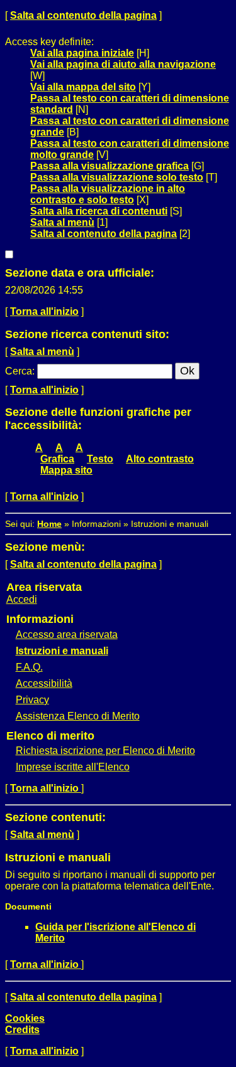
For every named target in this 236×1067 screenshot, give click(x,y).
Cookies (25, 1018)
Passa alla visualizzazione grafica (109, 166)
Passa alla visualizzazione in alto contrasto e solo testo (107, 194)
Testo (100, 459)
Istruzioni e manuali (62, 650)
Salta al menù (62, 222)
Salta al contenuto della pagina (83, 15)
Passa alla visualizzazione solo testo (116, 177)
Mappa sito (66, 470)
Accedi (21, 599)
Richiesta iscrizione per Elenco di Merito (105, 750)
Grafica (57, 459)
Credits (22, 1029)
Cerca (18, 371)
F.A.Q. (29, 667)
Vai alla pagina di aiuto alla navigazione (123, 64)
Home (49, 524)
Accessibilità (44, 683)
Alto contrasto (160, 459)
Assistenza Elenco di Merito (78, 716)
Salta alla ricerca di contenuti (98, 211)
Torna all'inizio (44, 311)
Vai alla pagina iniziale (82, 53)
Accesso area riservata (67, 634)
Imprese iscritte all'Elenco (73, 767)
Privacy (32, 699)
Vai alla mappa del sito (83, 87)
